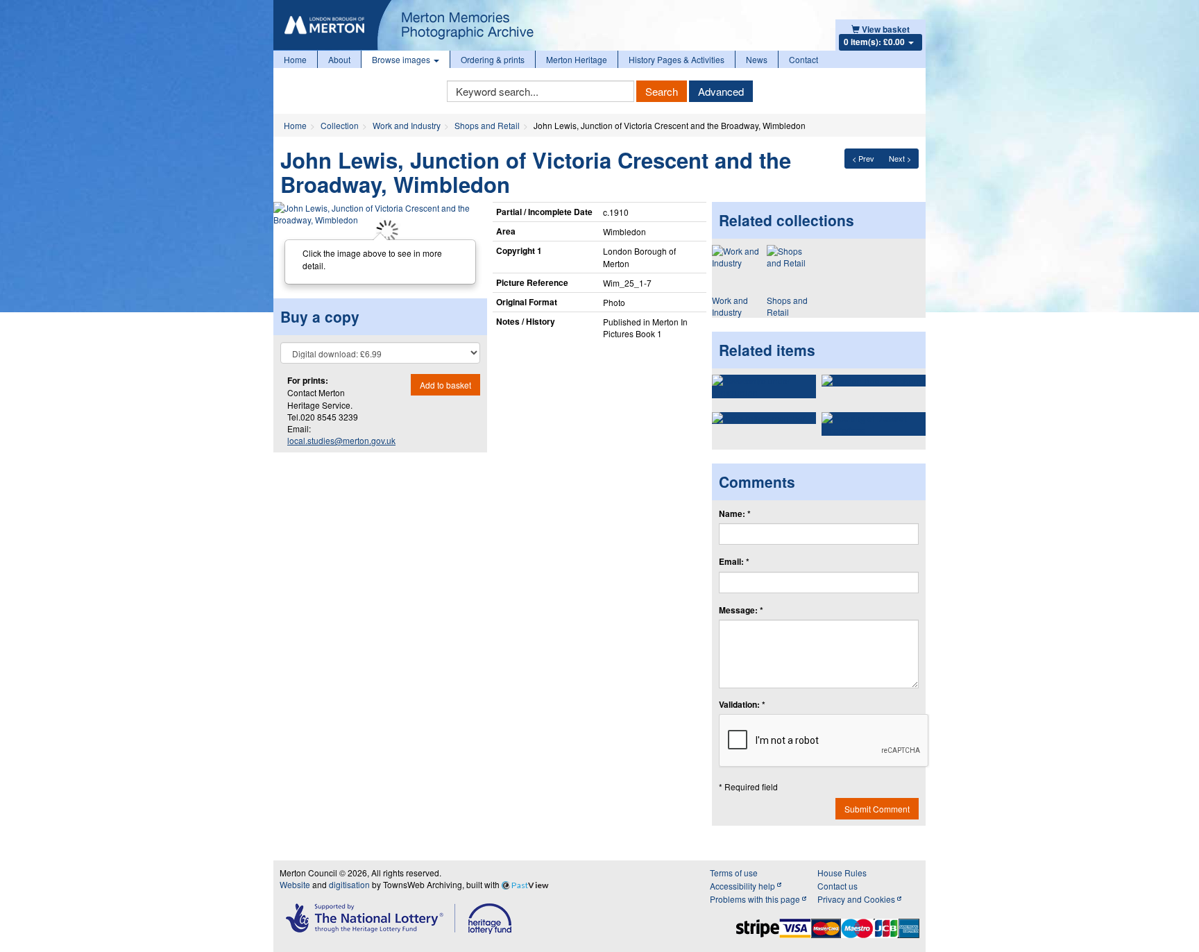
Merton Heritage (576, 59)
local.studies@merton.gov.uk (341, 440)
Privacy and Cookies (857, 899)
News (756, 59)
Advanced (721, 91)
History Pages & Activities (676, 59)
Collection (340, 125)
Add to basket (445, 385)
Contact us (837, 886)
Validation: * (742, 705)
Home (295, 59)
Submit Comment (877, 809)
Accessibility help (743, 886)
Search (661, 91)
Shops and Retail (487, 125)
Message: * (741, 610)
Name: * (735, 514)
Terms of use (734, 872)
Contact (803, 59)
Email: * (734, 562)
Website (295, 884)
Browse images (402, 59)
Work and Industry (407, 125)
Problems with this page (756, 899)
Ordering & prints (493, 59)
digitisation (349, 884)
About (339, 59)
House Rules (842, 872)
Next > (900, 158)
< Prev (863, 158)
